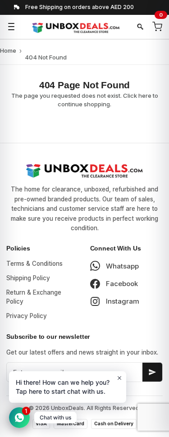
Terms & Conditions (34, 263)
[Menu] (11, 26)
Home (8, 50)
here (144, 95)
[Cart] (157, 26)
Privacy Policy (26, 315)
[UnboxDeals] (76, 26)
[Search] (140, 26)
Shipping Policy (28, 278)
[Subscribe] (152, 372)
